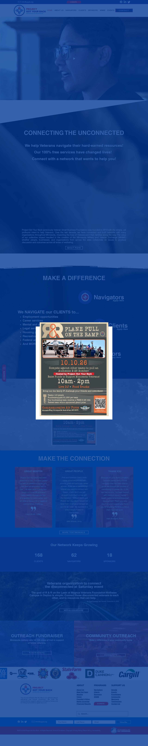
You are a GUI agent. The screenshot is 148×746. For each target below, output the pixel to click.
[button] (74, 322)
